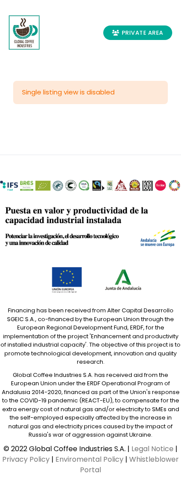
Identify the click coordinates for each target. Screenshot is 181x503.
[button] (63, 32)
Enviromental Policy (89, 459)
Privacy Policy (26, 459)
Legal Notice (152, 449)
